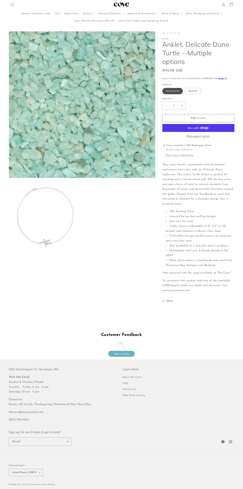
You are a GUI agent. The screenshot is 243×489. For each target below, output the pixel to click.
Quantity (167, 99)
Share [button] (169, 301)
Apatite (193, 91)
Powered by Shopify (45, 485)
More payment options (198, 136)
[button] (12, 4)
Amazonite (172, 91)
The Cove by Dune (26, 485)
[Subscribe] (67, 441)
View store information (180, 155)
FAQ (125, 383)
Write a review (121, 353)
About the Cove (131, 377)
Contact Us (129, 389)
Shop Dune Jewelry (133, 395)
